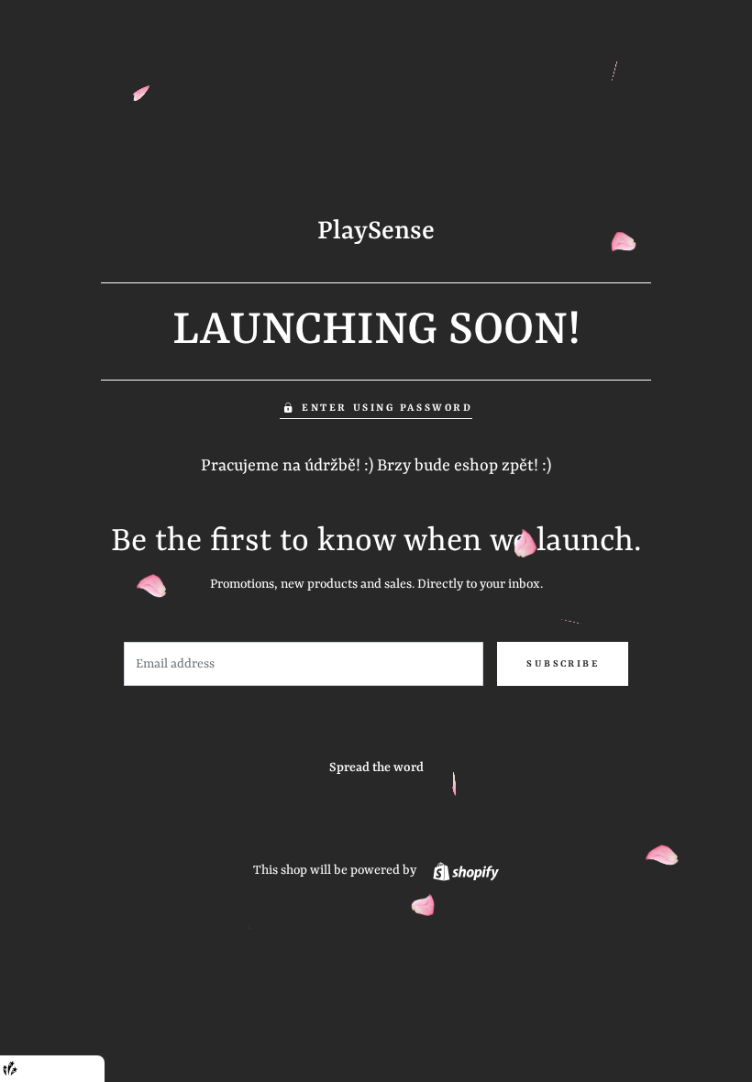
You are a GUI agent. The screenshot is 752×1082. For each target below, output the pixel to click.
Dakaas (81, 1069)
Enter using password (387, 408)
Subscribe (562, 663)
